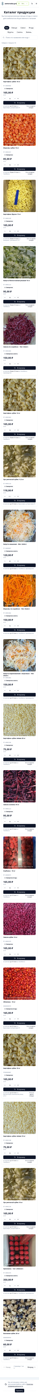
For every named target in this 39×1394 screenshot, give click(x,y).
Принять (19, 1391)
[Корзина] (32, 4)
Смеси (22, 28)
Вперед (30, 1367)
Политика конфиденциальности (20, 1385)
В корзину (21, 103)
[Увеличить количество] (18, 98)
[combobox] (23, 3)
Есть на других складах (31, 107)
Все (6, 28)
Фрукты (10, 32)
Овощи (14, 28)
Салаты (19, 32)
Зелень (29, 32)
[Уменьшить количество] (4, 98)
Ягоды (31, 28)
